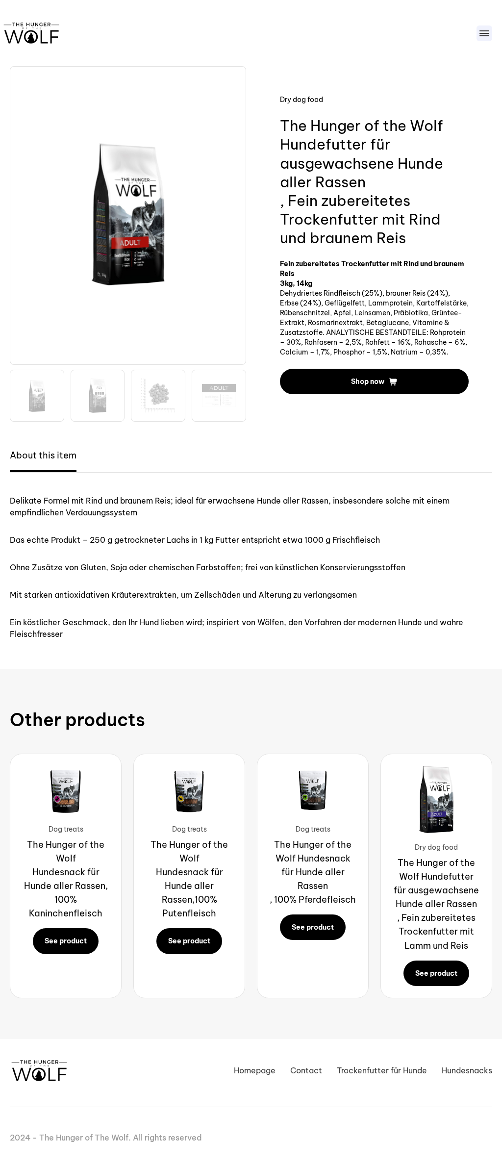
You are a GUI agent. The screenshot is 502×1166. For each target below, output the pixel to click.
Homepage (255, 1070)
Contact (306, 1070)
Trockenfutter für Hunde (382, 1070)
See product (66, 941)
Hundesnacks (467, 1070)
